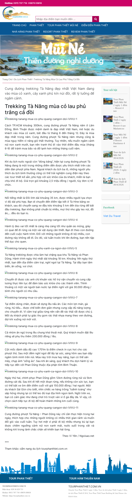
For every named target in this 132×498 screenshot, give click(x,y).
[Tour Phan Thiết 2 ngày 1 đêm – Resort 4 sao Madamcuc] (108, 118)
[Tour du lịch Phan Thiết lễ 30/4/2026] (108, 180)
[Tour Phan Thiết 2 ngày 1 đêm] (66, 55)
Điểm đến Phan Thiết (94, 25)
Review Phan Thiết (83, 31)
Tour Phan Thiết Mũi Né (62, 25)
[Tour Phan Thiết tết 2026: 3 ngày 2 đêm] (108, 165)
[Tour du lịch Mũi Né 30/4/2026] (108, 153)
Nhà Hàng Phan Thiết (26, 31)
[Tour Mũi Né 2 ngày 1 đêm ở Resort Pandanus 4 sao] (108, 136)
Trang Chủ (19, 25)
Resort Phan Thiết (55, 31)
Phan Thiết (37, 25)
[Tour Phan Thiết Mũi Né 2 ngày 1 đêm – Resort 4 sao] (108, 101)
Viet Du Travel (112, 216)
